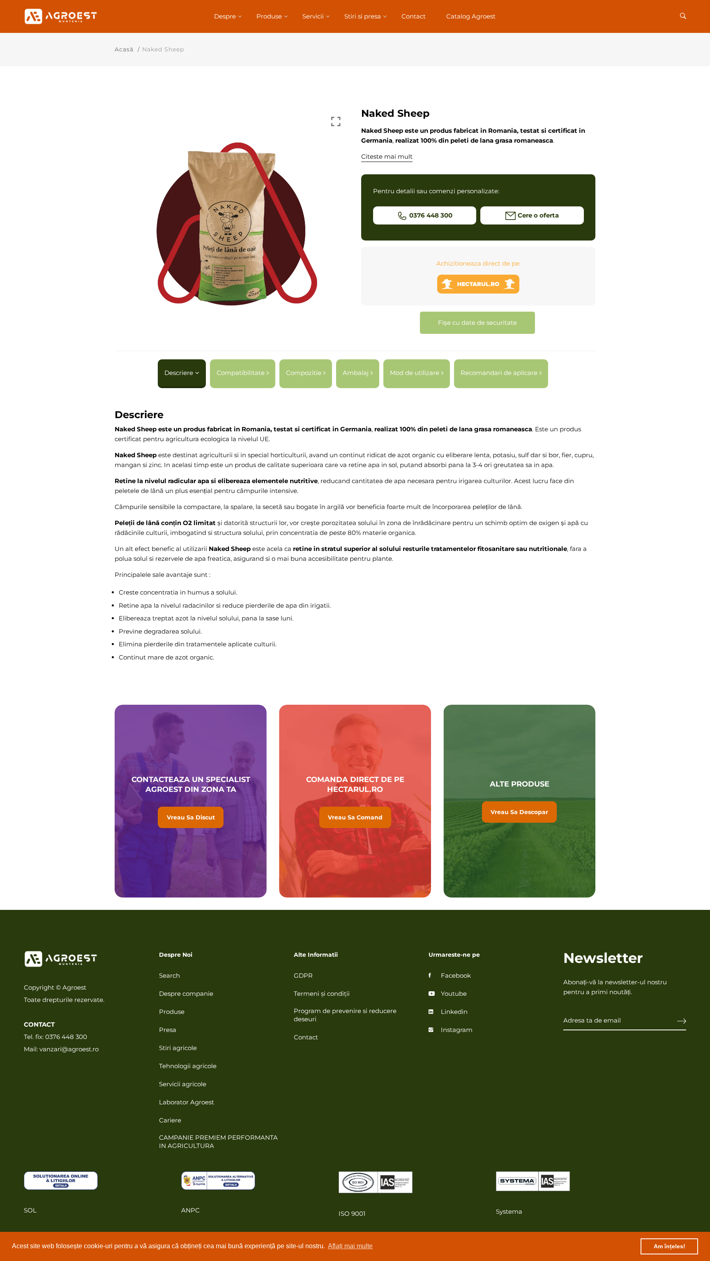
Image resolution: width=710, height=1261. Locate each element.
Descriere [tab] (178, 373)
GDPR (303, 975)
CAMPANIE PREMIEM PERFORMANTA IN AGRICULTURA (218, 1142)
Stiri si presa (362, 16)
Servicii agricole (182, 1084)
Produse (269, 16)
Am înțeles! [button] (669, 1246)
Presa (167, 1030)
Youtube (454, 993)
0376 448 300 (430, 215)
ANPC (190, 1210)
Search (169, 975)
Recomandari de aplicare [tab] (499, 373)
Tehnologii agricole (188, 1066)
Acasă (124, 49)
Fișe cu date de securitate (477, 322)
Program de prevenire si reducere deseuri (345, 1015)
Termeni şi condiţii (322, 993)
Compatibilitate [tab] (241, 373)
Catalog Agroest (471, 16)
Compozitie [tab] (303, 373)
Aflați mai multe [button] (350, 1245)
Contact (413, 16)
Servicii (313, 16)
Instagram (457, 1030)
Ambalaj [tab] (356, 373)
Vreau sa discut (191, 801)
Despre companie (186, 993)
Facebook (456, 975)
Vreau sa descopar (519, 801)
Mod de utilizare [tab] (414, 373)
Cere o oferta (538, 215)
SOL (30, 1210)
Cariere (170, 1120)
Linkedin (454, 1012)
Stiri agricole (178, 1048)
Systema (509, 1211)
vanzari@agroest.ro (69, 1049)
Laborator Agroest (186, 1102)
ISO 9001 (352, 1213)
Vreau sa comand (355, 801)
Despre (225, 16)
